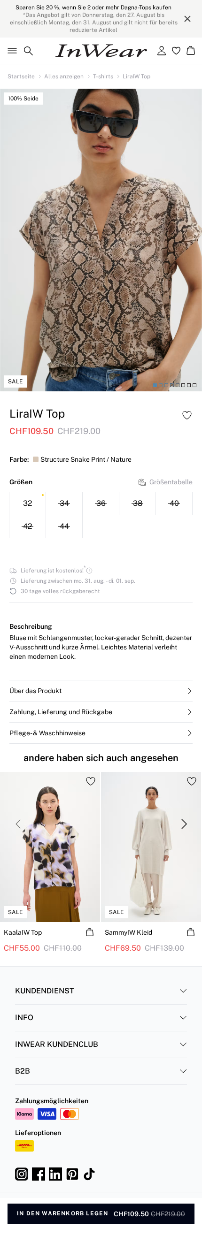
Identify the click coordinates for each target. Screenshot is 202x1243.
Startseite (21, 76)
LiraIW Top (136, 76)
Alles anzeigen (64, 76)
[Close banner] (187, 19)
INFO (24, 1017)
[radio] (27, 503)
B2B (22, 1071)
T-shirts (103, 76)
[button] (101, 691)
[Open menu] (10, 50)
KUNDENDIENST (44, 990)
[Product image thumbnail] (155, 385)
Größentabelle (171, 482)
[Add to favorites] (187, 415)
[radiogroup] (101, 515)
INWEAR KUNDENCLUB (56, 1044)
